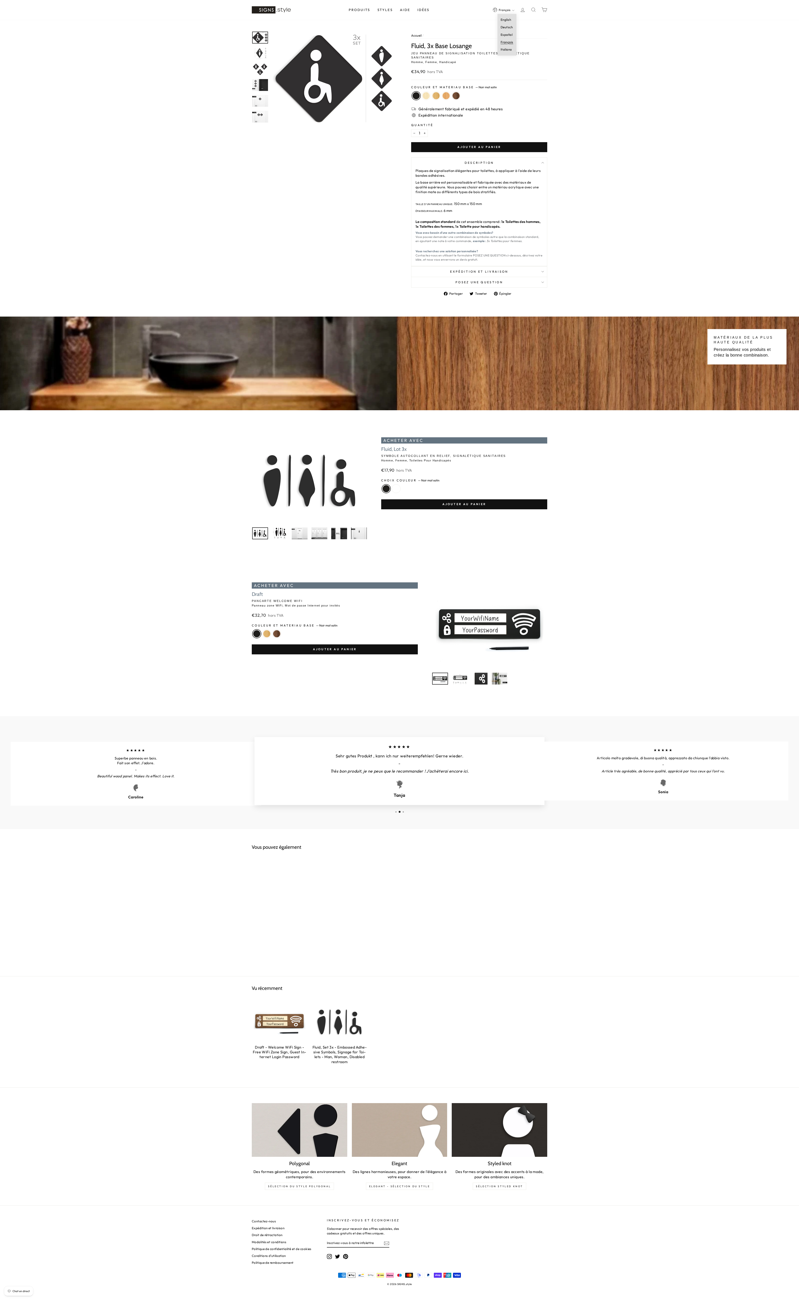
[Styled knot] (499, 1130)
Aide (405, 10)
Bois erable (426, 96)
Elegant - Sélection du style (399, 1186)
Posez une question (479, 282)
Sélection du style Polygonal (299, 1186)
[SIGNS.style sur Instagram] (329, 1256)
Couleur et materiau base (454, 87)
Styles (385, 10)
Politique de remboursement (273, 1263)
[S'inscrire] (386, 1243)
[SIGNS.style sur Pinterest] (345, 1256)
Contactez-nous (264, 1221)
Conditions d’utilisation (269, 1256)
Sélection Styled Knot (499, 1186)
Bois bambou (436, 96)
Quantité (422, 125)
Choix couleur (410, 480)
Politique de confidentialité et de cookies (281, 1249)
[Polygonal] (299, 1130)
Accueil (416, 35)
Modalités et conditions (269, 1242)
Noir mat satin (416, 96)
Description (479, 163)
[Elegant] (399, 1130)
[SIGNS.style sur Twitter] (337, 1256)
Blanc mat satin (396, 489)
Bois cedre (446, 96)
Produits (359, 10)
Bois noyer (456, 96)
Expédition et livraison (479, 271)
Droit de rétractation (267, 1235)
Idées (423, 10)
